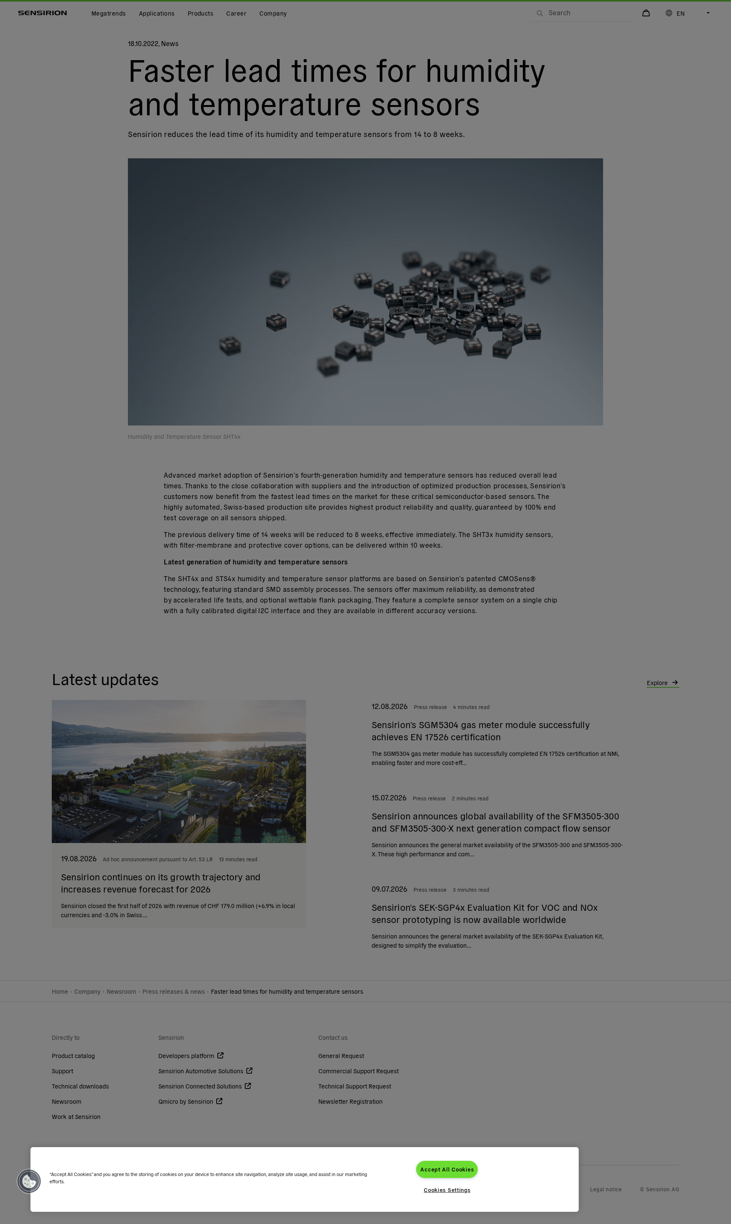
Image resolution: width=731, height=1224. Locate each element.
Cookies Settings (447, 1189)
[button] (29, 1181)
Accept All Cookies (447, 1169)
